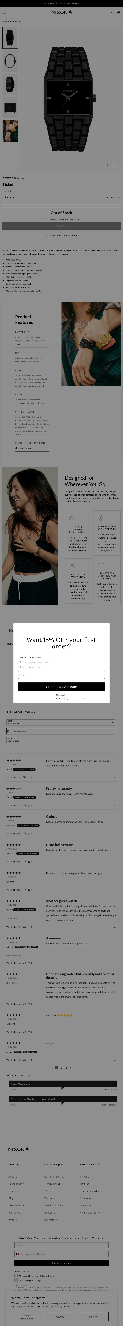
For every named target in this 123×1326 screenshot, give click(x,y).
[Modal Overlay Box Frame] (61, 663)
